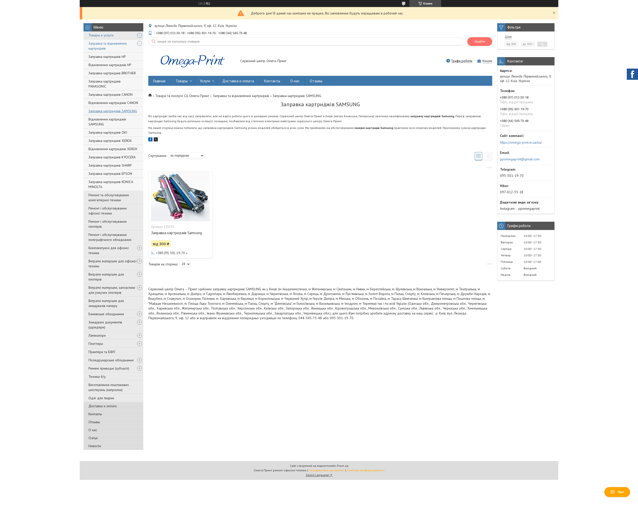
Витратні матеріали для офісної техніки (112, 263)
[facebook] (150, 140)
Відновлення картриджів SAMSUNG (107, 121)
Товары (182, 81)
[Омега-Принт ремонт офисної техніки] (192, 61)
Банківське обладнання (106, 314)
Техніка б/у (97, 376)
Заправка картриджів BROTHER (112, 73)
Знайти (480, 41)
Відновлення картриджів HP (109, 65)
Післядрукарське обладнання (111, 360)
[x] (156, 140)
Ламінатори (97, 335)
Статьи (93, 438)
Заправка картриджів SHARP (110, 165)
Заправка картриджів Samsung (176, 232)
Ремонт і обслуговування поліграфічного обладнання (109, 237)
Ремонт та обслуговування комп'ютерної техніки (108, 197)
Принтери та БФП (101, 352)
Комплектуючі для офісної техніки (108, 250)
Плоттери (95, 343)
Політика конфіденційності (366, 470)
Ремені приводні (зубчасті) (108, 368)
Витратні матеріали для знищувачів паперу (106, 303)
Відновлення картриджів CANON (113, 103)
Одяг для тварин (101, 398)
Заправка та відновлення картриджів (107, 46)
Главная (159, 81)
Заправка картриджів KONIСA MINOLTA (110, 184)
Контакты (95, 414)
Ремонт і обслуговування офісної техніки (107, 210)
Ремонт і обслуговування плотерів (107, 224)
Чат (621, 492)
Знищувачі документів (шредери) (105, 324)
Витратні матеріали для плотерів (106, 277)
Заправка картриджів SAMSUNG (112, 111)
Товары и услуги (100, 35)
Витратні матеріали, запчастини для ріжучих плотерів (111, 290)
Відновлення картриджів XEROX (112, 149)
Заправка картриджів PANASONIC (104, 84)
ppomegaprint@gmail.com (520, 159)
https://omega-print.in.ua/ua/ (521, 142)
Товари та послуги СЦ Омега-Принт (182, 96)
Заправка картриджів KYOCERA (112, 157)
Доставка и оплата (102, 406)
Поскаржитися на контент (326, 470)
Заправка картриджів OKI (107, 132)
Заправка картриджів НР (107, 56)
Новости (94, 446)
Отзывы (94, 422)
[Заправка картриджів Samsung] (180, 196)
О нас (92, 430)
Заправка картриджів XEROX (110, 140)
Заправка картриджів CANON (110, 94)
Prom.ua (342, 466)
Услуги (205, 81)
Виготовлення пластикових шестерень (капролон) (108, 387)
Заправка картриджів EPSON (110, 173)
